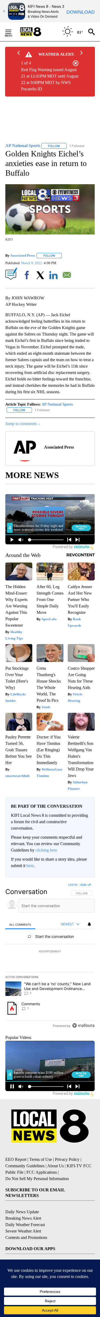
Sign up (85, 884)
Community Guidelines (25, 1166)
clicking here (46, 850)
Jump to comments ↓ (22, 423)
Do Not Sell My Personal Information (37, 1178)
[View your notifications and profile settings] (89, 924)
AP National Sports (57, 404)
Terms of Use (40, 1159)
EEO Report (15, 1159)
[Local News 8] (37, 31)
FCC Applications (41, 1172)
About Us (55, 1166)
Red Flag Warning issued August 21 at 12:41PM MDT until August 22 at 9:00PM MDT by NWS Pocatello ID (49, 79)
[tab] (20, 924)
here (30, 865)
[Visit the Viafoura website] (83, 1025)
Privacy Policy (67, 1159)
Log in (72, 884)
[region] (50, 956)
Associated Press (22, 255)
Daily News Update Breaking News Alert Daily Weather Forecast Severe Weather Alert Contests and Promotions (26, 1225)
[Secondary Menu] (12, 32)
